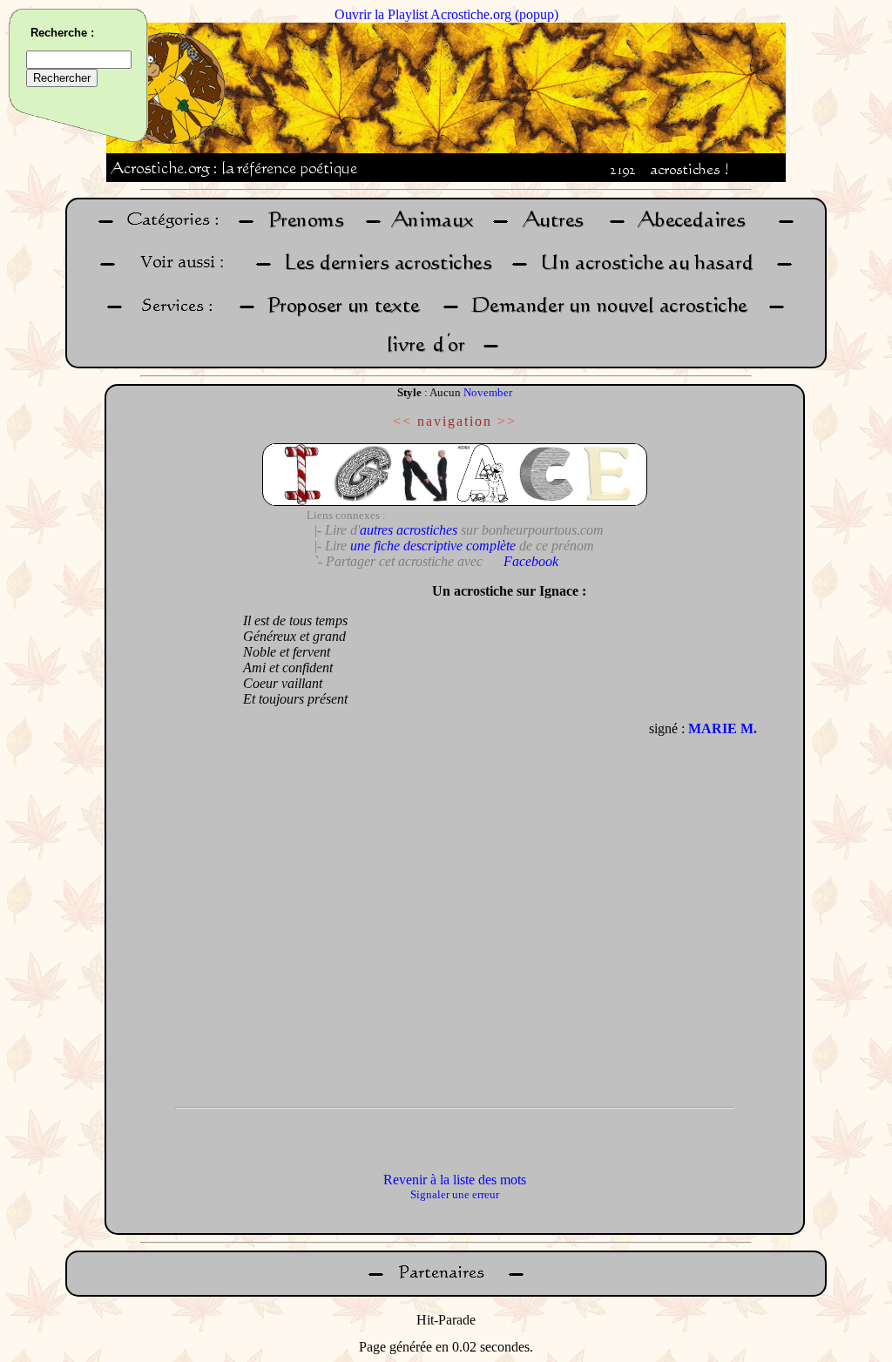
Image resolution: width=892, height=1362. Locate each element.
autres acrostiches (408, 530)
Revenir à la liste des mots (454, 1179)
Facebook (530, 561)
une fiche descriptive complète (433, 545)
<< (402, 421)
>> (507, 421)
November (487, 392)
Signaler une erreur (454, 1194)
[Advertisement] (170, 836)
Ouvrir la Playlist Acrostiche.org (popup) (446, 14)
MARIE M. (722, 728)
